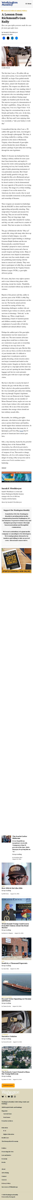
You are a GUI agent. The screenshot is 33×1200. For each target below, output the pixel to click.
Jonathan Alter (18, 857)
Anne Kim (6, 969)
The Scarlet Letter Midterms (19, 837)
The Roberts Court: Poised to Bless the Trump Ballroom (16, 1073)
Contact (4, 1176)
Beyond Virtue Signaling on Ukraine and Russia (16, 1000)
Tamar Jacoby (7, 1006)
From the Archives (7, 1121)
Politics (24, 11)
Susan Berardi (7, 1042)
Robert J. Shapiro (8, 933)
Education (5, 1128)
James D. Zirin (7, 1079)
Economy (4, 921)
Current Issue (7, 1114)
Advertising (5, 1173)
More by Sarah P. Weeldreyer (12, 502)
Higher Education (8, 1134)
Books (3, 961)
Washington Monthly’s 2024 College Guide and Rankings (15, 1103)
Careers (4, 1180)
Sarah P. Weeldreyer (11, 32)
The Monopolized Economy (10, 1141)
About (3, 1169)
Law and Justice (5, 1034)
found (21, 431)
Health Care (5, 1138)
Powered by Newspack (8, 1197)
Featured (6, 11)
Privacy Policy (6, 1183)
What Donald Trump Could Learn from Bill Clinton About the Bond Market (15, 926)
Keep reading (17, 854)
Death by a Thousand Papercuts (14, 963)
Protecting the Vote (7, 1151)
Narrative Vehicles (9, 1036)
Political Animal (15, 11)
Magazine (5, 1111)
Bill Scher (6, 894)
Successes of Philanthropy (10, 1187)
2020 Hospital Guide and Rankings (12, 1107)
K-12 (4, 1130)
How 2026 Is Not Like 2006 (12, 888)
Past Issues (6, 1117)
